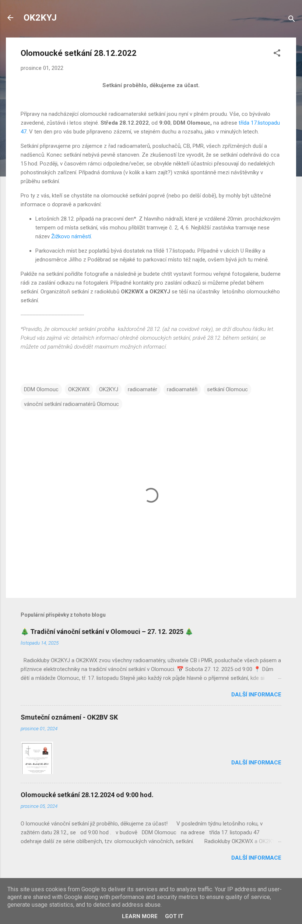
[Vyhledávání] (291, 20)
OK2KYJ (40, 18)
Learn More (140, 916)
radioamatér (142, 389)
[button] (277, 54)
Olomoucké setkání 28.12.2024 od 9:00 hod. (87, 795)
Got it (174, 916)
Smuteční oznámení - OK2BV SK (69, 717)
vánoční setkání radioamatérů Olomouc (71, 404)
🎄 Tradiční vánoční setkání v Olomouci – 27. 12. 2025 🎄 (107, 631)
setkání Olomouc (227, 389)
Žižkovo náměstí (71, 236)
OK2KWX (78, 389)
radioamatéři (182, 389)
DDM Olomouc (41, 389)
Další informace (256, 694)
